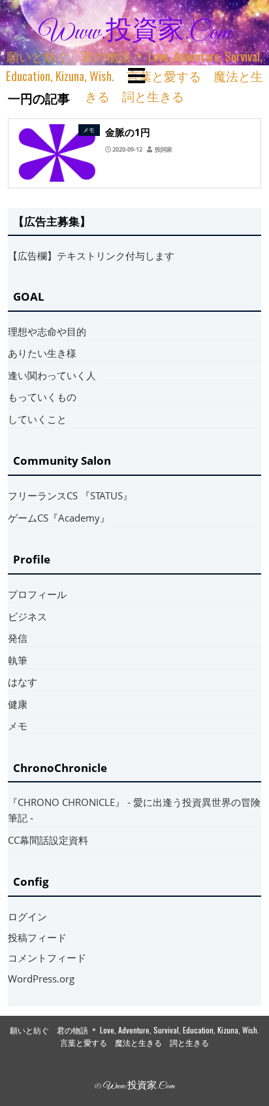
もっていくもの (42, 396)
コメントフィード (47, 957)
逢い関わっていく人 (52, 375)
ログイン (27, 916)
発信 (17, 638)
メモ (17, 725)
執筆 (17, 660)
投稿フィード (37, 937)
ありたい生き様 (42, 353)
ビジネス (27, 616)
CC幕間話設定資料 (48, 839)
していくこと (37, 419)
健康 (17, 704)
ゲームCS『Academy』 (59, 517)
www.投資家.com (135, 33)
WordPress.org (41, 978)
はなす (22, 681)
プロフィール (37, 594)
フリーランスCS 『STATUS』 (70, 495)
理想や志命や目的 (47, 331)
